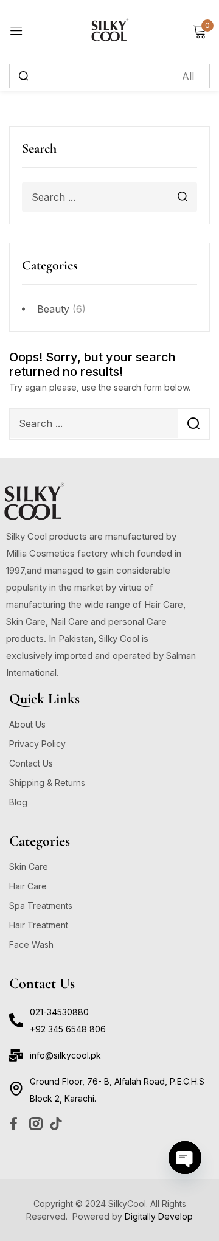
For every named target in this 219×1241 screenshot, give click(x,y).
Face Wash (31, 944)
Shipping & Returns (47, 782)
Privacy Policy (37, 744)
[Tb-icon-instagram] (36, 1123)
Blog (18, 802)
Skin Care (28, 866)
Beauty (53, 309)
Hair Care (28, 886)
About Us (27, 724)
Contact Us (31, 763)
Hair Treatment (38, 925)
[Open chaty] (185, 1157)
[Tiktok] (56, 1123)
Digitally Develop (159, 1216)
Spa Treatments (40, 905)
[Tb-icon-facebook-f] (16, 1123)
